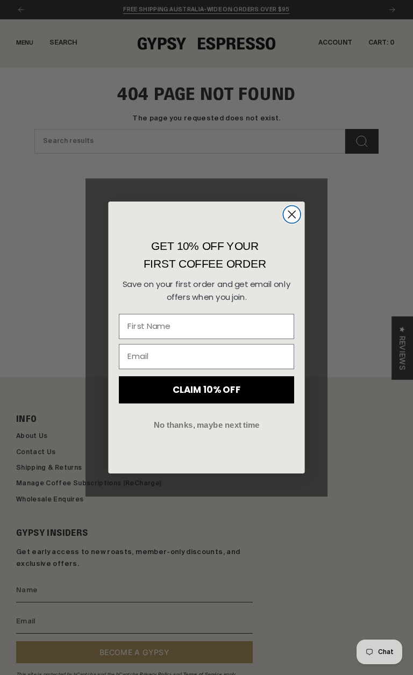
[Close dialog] (292, 215)
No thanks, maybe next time (207, 424)
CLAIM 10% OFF (206, 389)
